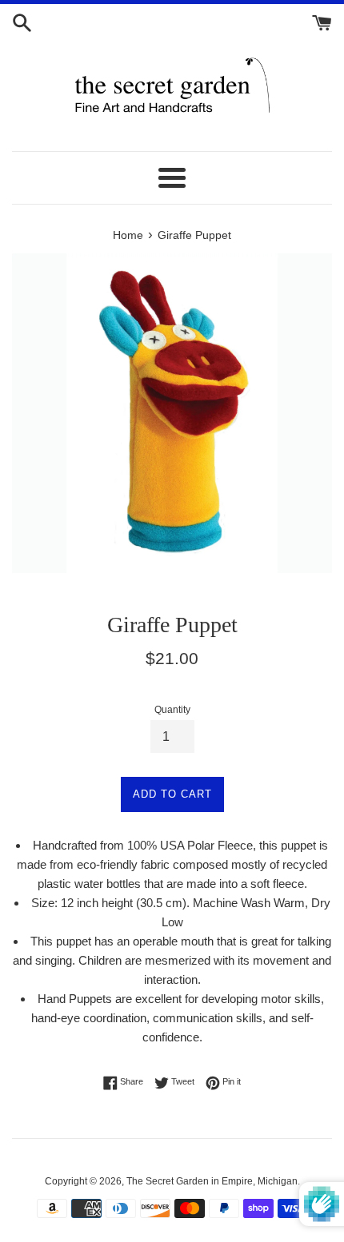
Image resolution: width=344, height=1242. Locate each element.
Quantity (172, 709)
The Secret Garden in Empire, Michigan (212, 1181)
